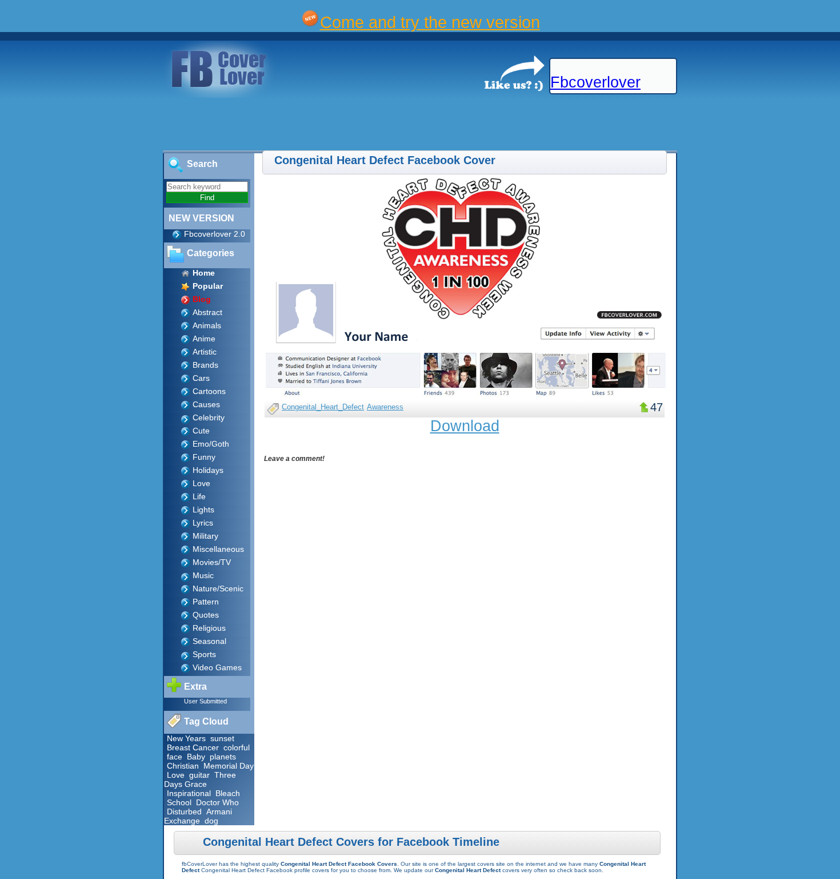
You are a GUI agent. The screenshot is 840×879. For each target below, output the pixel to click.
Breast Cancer (193, 747)
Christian (183, 765)
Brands (205, 364)
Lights (203, 509)
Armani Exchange (198, 816)
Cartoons (209, 391)
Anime (204, 338)
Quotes (206, 614)
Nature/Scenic (218, 588)
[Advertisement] (208, 124)
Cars (201, 378)
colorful (236, 747)
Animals (207, 325)
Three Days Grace (200, 779)
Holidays (208, 470)
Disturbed (184, 811)
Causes (206, 404)
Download (464, 426)
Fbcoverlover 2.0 (214, 233)
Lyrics (203, 522)
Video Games (217, 667)
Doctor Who (217, 802)
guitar (199, 774)
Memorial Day (228, 765)
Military (205, 535)
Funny (204, 457)
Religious (209, 628)
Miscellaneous (218, 549)
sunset (222, 738)
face (174, 756)
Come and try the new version (430, 22)
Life (199, 496)
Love (201, 483)
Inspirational (189, 793)
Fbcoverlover (595, 82)
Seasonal (209, 641)
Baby (196, 756)
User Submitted (205, 701)
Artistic (205, 351)
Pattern (206, 601)
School (179, 802)
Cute (201, 430)
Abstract (207, 312)
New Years (186, 738)
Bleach (227, 793)
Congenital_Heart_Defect (323, 407)
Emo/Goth (211, 443)
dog (211, 820)
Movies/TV (212, 562)
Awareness (385, 407)
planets (223, 756)
